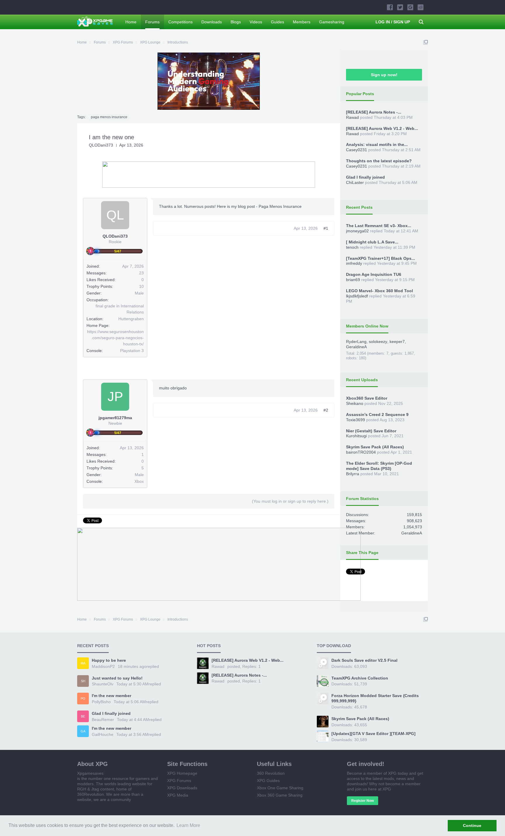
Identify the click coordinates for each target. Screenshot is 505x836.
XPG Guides (268, 780)
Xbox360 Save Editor (366, 398)
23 (141, 273)
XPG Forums (179, 780)
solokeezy (378, 341)
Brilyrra (352, 473)
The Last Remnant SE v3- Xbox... (378, 225)
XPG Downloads (182, 788)
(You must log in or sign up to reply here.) (290, 501)
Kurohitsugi (356, 435)
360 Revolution (271, 773)
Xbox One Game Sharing (280, 788)
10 (141, 286)
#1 (326, 228)
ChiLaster (355, 182)
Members (301, 22)
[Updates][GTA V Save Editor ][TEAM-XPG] (373, 733)
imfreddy (354, 263)
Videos (256, 22)
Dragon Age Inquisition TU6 (373, 274)
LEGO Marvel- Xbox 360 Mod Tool (379, 290)
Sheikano (354, 403)
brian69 (353, 279)
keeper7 (397, 341)
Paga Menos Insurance (280, 206)
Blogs (236, 22)
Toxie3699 (355, 419)
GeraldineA (356, 346)
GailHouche (102, 734)
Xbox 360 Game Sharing (279, 795)
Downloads (211, 22)
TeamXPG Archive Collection (359, 678)
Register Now (362, 801)
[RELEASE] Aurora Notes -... (373, 112)
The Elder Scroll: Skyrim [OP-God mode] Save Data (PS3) (379, 466)
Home (130, 22)
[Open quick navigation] (425, 42)
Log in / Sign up (393, 22)
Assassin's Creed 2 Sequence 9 (377, 414)
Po (83, 698)
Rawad (352, 117)
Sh (83, 681)
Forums (152, 22)
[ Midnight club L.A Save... (372, 242)
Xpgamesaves (90, 773)
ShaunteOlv (102, 684)
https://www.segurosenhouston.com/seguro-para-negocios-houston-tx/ (115, 337)
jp (115, 396)
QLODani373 (101, 145)
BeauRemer (103, 719)
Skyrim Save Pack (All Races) (375, 447)
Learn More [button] (188, 825)
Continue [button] (472, 825)
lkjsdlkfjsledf (357, 296)
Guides (277, 22)
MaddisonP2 (103, 666)
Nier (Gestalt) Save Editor (371, 431)
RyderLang (356, 341)
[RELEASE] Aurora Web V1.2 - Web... (382, 128)
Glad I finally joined (365, 177)
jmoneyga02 (357, 231)
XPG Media (177, 795)
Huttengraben (131, 318)
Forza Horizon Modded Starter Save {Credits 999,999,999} (375, 698)
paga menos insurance (109, 117)
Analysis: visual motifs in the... (377, 144)
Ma (83, 663)
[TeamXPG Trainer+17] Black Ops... (380, 258)
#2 (326, 410)
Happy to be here (109, 660)
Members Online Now (367, 326)
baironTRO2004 (361, 452)
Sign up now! (384, 74)
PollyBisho (101, 701)
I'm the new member (111, 695)
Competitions (180, 22)
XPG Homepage (182, 773)
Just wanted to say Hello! (117, 678)
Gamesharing (331, 22)
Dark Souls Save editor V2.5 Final (364, 660)
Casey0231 (356, 149)
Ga (83, 731)
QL (115, 215)
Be (83, 716)
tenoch (352, 247)
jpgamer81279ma (115, 417)
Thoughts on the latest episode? (379, 161)
